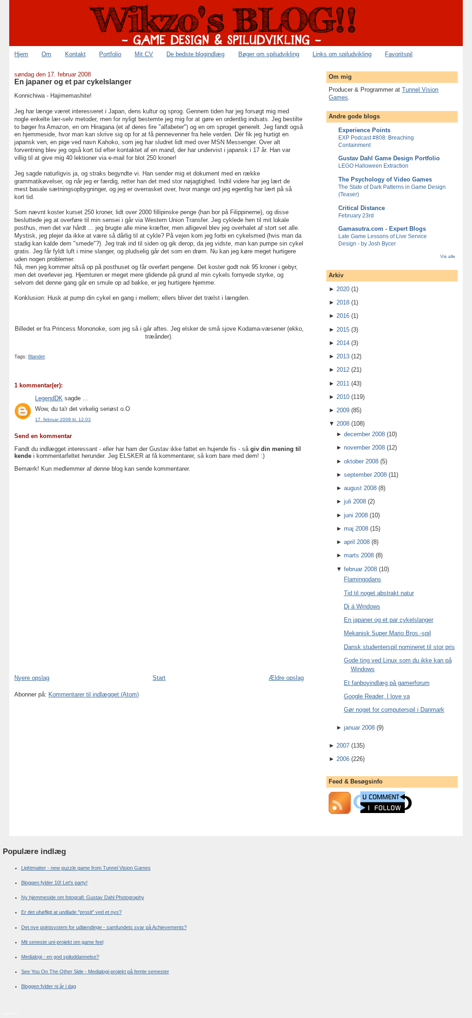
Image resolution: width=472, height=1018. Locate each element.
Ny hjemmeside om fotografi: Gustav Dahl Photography (82, 897)
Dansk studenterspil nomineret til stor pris (399, 647)
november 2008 (364, 447)
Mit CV (144, 54)
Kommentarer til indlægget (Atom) (93, 694)
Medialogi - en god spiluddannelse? (60, 956)
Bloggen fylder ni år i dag (48, 986)
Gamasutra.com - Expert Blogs (382, 228)
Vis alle (447, 256)
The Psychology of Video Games (385, 179)
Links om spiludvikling (342, 54)
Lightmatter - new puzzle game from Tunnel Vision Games (86, 868)
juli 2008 (355, 501)
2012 (342, 369)
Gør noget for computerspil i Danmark (394, 709)
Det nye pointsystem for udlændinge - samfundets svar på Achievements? (104, 927)
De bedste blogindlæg (195, 54)
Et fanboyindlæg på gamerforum (387, 682)
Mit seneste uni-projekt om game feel (62, 942)
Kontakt (75, 54)
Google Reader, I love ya (377, 696)
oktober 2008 (361, 461)
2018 (342, 302)
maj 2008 (356, 528)
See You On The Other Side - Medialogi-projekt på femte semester (95, 971)
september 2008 (365, 474)
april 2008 (357, 541)
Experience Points (364, 130)
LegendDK (49, 398)
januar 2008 (359, 727)
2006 (342, 758)
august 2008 (360, 488)
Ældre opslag (286, 677)
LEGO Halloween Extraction (373, 166)
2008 (342, 423)
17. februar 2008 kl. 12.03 (63, 419)
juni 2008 (356, 515)
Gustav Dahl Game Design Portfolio (389, 158)
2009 (342, 410)
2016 (342, 315)
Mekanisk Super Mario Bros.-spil (387, 633)
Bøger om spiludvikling (268, 54)
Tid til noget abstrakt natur (379, 593)
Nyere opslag (31, 677)
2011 (342, 383)
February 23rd (356, 215)
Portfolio (110, 54)
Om (46, 54)
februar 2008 (360, 569)
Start (159, 677)
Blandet (36, 356)
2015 (342, 329)
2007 (342, 745)
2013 (342, 356)
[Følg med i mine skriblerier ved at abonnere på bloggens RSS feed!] (340, 811)
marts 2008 (359, 555)
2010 (342, 396)
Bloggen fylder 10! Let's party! (54, 882)
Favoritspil (399, 54)
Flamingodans (362, 579)
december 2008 (364, 434)
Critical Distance (361, 208)
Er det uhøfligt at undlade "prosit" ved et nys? (71, 912)
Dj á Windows (362, 606)
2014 (342, 342)
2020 (342, 289)
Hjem (21, 54)
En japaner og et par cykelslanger (72, 81)
